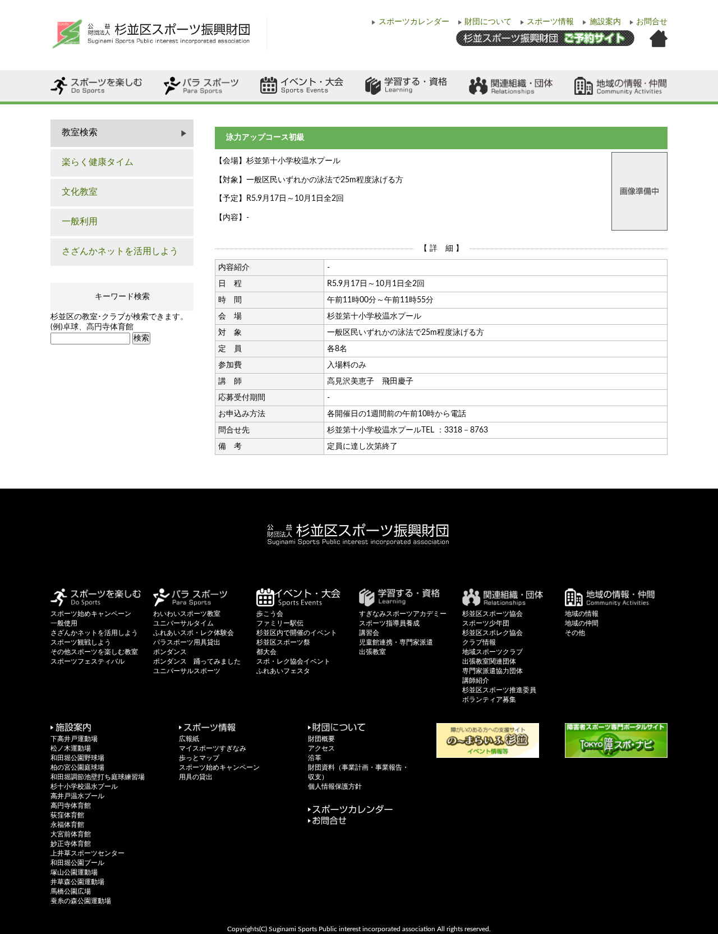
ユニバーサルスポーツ (186, 671)
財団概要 (321, 738)
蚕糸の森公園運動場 (80, 901)
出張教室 (372, 651)
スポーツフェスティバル (87, 661)
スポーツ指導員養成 (389, 623)
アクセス (321, 748)
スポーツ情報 (550, 22)
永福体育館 (67, 824)
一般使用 (63, 623)
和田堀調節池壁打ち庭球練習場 (97, 777)
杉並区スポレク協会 (492, 632)
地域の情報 (582, 613)
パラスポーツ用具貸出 (186, 642)
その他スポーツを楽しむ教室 (94, 651)
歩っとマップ (199, 757)
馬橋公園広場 (70, 891)
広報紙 (189, 738)
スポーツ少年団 (485, 623)
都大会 (266, 651)
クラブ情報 (479, 642)
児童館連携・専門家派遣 (396, 642)
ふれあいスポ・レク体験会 (193, 632)
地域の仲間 (582, 623)
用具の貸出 (196, 777)
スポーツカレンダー (414, 22)
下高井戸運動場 (74, 738)
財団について (488, 22)
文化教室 (80, 191)
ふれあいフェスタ (283, 671)
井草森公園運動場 (77, 881)
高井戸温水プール (77, 796)
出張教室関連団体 (489, 661)
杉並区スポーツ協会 (492, 613)
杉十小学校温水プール (84, 786)
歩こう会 (269, 613)
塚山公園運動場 (74, 872)
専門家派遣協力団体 (492, 671)
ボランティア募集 (489, 699)
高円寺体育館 (70, 805)
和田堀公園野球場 (77, 757)
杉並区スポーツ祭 (283, 642)
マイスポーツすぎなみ (212, 748)
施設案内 (605, 22)
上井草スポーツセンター (87, 853)
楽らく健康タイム (98, 162)
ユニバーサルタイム (183, 623)
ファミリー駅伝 (279, 623)
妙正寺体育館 (70, 843)
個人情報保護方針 (335, 786)
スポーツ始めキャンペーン (90, 613)
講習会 (369, 632)
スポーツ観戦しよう (80, 642)
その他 (575, 632)
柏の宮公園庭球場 (77, 767)
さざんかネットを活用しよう (120, 251)
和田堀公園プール (77, 862)
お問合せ (652, 22)
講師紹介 (475, 680)
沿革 (314, 757)
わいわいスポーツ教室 (186, 613)
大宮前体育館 (70, 834)
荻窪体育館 (67, 815)
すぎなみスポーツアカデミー (403, 613)
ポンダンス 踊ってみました (197, 661)
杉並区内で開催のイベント (296, 632)
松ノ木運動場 (70, 748)
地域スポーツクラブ (492, 651)
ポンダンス (170, 651)
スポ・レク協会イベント (293, 661)
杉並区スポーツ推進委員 (499, 690)
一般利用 (80, 221)
